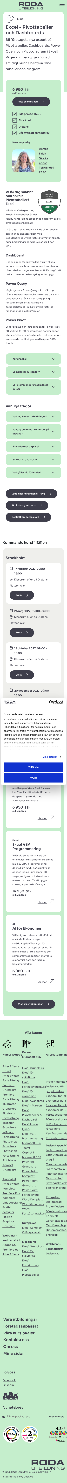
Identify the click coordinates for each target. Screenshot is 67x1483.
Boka (19, 595)
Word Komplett (32, 1199)
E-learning (29, 1242)
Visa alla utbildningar (30, 1004)
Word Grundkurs (33, 1204)
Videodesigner (12, 1202)
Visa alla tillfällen (28, 101)
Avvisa (33, 777)
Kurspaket (9, 1179)
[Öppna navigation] (62, 5)
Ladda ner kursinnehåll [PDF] (28, 493)
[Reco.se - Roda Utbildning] (11, 1434)
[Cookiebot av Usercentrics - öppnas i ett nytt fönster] (49, 702)
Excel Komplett (32, 1227)
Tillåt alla (33, 767)
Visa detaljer (50, 756)
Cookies (28, 1476)
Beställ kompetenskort (25, 517)
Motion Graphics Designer (8, 1221)
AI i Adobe (9, 1160)
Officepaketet (31, 1232)
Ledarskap (53, 1253)
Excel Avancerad (33, 1101)
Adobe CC (9, 1245)
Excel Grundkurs (33, 1068)
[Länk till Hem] (31, 6)
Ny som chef (54, 1178)
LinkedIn (8, 1385)
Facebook (9, 1380)
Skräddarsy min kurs (24, 505)
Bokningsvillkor (40, 1471)
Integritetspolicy (12, 1476)
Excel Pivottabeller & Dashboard (32, 1115)
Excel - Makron (32, 1105)
